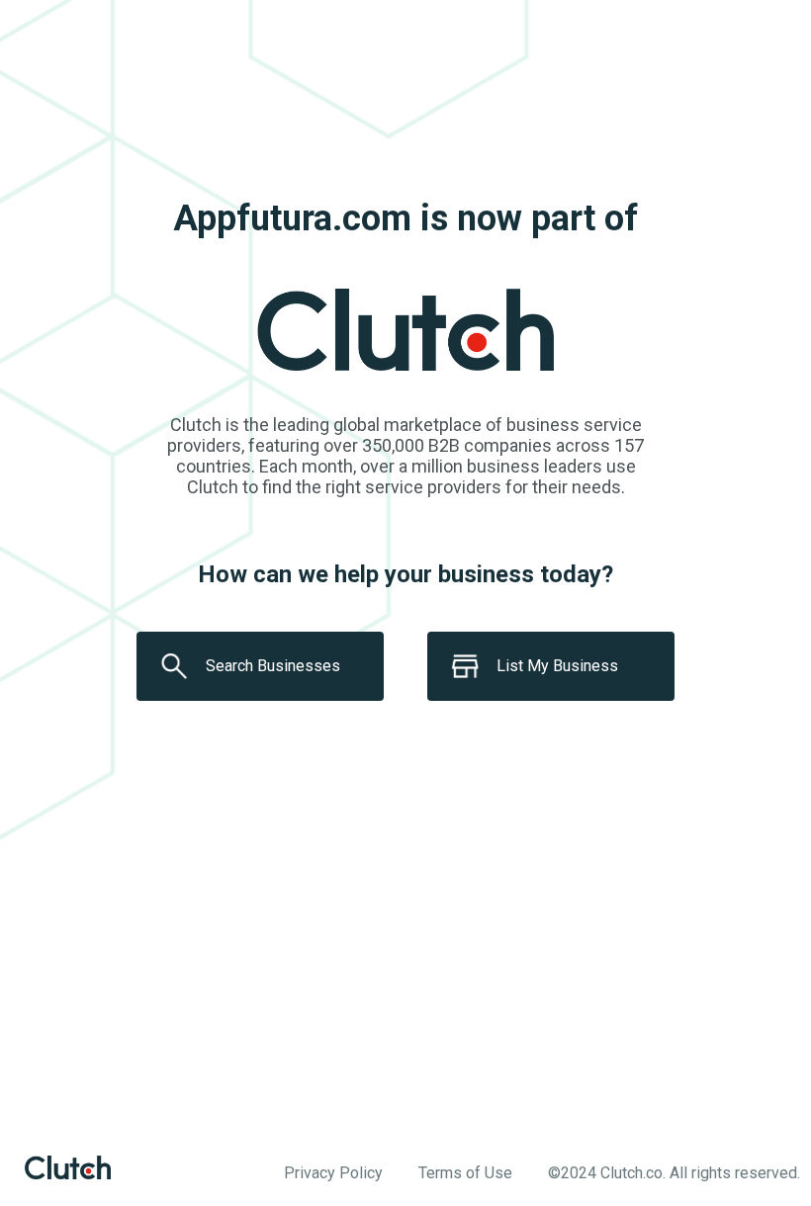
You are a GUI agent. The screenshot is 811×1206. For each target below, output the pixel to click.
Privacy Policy (333, 1172)
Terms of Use (465, 1172)
